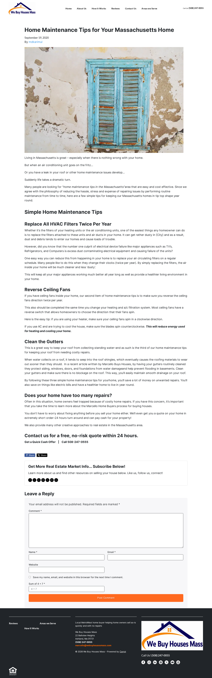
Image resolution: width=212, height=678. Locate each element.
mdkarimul (35, 42)
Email (112, 552)
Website (33, 564)
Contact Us (130, 8)
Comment (35, 510)
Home (68, 8)
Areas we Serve (149, 8)
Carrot (123, 651)
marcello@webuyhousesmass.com (93, 645)
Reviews (115, 8)
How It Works (99, 8)
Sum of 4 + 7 (37, 583)
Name (33, 552)
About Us (81, 8)
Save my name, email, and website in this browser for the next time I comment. (78, 577)
